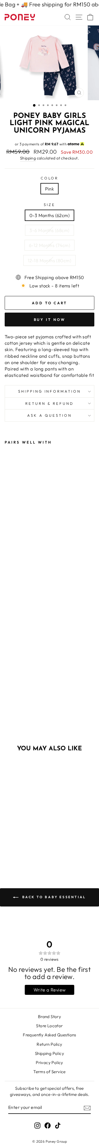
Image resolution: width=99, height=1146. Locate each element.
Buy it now (49, 319)
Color (50, 178)
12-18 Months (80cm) (49, 260)
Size (49, 204)
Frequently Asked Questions (49, 1034)
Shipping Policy (49, 1053)
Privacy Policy (49, 1062)
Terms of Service (49, 1071)
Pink (49, 189)
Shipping (28, 158)
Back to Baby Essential (53, 897)
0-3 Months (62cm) (49, 215)
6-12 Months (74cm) (49, 245)
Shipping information (49, 391)
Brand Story (49, 1016)
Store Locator (49, 1025)
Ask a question (49, 415)
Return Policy (49, 1044)
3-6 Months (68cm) (49, 230)
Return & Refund (49, 403)
